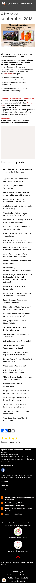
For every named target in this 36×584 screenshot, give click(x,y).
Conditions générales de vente (18, 575)
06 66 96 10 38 (9, 465)
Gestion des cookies (18, 581)
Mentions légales (18, 572)
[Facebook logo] (3, 470)
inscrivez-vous (8, 74)
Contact (4, 489)
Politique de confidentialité (18, 578)
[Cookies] (4, 580)
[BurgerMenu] (4, 7)
